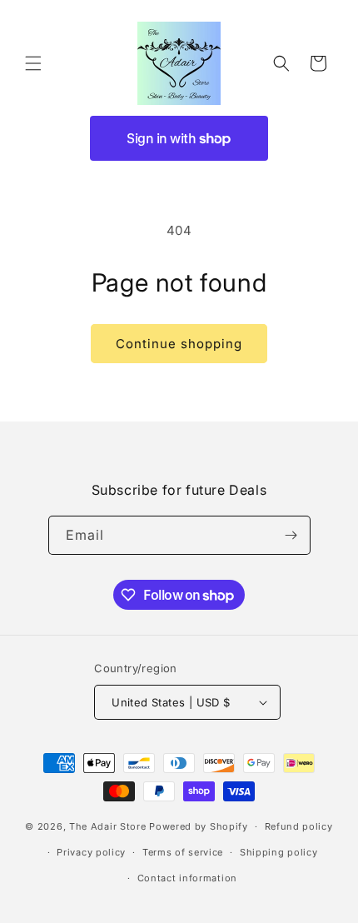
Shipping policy (279, 852)
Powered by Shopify (198, 826)
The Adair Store (108, 826)
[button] (33, 63)
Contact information (187, 878)
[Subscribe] (291, 535)
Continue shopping (179, 344)
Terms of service (182, 852)
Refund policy (299, 826)
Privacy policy (91, 852)
